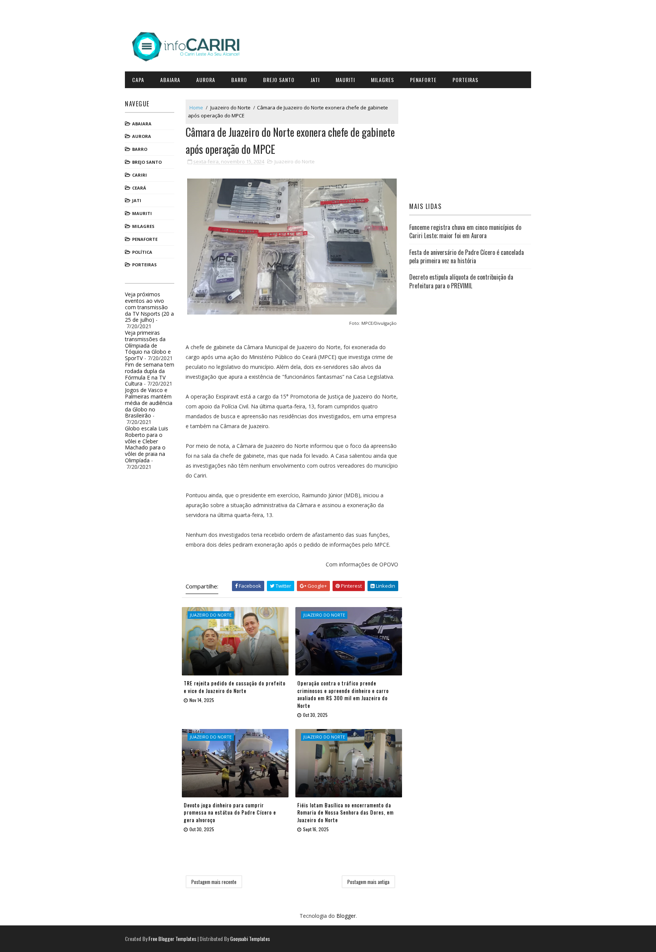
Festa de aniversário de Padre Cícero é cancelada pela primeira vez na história (466, 256)
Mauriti (345, 80)
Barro (239, 80)
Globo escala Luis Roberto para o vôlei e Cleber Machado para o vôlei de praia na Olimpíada (146, 444)
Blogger (346, 915)
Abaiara (170, 80)
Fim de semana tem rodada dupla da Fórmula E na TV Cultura (149, 374)
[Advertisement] (470, 143)
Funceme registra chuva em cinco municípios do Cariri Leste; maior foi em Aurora (465, 231)
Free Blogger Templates (172, 939)
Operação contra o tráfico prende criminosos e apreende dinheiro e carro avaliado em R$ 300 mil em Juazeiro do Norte (343, 694)
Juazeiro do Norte (230, 107)
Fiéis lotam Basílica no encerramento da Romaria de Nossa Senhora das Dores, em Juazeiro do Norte (345, 812)
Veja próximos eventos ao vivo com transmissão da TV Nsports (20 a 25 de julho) (149, 307)
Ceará (139, 188)
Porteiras (465, 80)
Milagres (382, 80)
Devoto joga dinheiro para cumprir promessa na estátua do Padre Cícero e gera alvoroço (230, 812)
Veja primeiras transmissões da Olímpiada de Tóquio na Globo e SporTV (148, 345)
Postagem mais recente (214, 882)
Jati (315, 80)
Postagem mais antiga (368, 882)
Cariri (139, 175)
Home (196, 107)
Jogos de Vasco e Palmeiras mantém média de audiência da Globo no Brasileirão (148, 402)
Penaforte (423, 80)
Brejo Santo (279, 80)
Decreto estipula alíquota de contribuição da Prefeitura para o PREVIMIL (461, 281)
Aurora (205, 80)
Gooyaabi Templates (250, 939)
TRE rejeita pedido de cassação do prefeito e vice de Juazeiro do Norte (234, 686)
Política (142, 252)
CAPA (138, 80)
